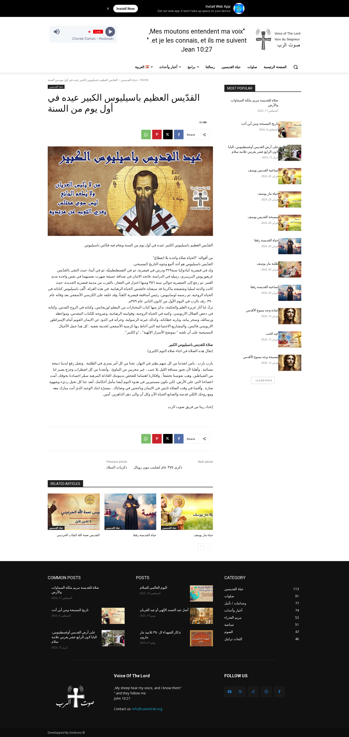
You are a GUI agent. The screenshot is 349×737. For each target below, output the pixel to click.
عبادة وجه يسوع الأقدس (262, 310)
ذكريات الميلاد (116, 467)
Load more (264, 380)
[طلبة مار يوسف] (289, 269)
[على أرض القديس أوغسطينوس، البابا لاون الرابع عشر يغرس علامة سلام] (289, 153)
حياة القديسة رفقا (144, 535)
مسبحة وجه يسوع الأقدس (260, 357)
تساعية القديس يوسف (263, 170)
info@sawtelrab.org (147, 709)
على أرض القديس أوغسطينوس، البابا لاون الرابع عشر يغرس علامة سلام (74, 636)
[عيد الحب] (289, 339)
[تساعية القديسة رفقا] (289, 293)
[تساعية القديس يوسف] (289, 176)
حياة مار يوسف (203, 535)
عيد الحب (272, 333)
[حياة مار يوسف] (187, 511)
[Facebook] (179, 134)
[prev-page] (208, 546)
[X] (168, 134)
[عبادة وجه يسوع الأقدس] (289, 316)
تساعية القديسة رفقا (264, 287)
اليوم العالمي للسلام (153, 587)
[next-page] (201, 546)
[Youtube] (229, 692)
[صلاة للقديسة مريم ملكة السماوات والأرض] (289, 106)
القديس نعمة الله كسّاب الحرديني (78, 535)
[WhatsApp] (146, 134)
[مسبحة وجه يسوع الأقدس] (289, 363)
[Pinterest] (157, 134)
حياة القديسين (129, 80)
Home (144, 80)
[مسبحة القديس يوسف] (289, 223)
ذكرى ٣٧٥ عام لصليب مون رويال (158, 467)
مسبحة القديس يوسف (263, 217)
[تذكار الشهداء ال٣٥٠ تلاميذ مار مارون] (201, 638)
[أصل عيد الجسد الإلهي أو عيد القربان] (201, 616)
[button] (295, 67)
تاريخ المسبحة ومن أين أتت (259, 123)
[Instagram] (266, 692)
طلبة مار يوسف (267, 263)
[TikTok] (253, 692)
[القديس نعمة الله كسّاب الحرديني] (74, 511)
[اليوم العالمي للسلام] (201, 593)
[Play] (110, 32)
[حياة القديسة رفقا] (130, 511)
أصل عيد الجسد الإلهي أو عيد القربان (164, 610)
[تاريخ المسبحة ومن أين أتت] (289, 129)
